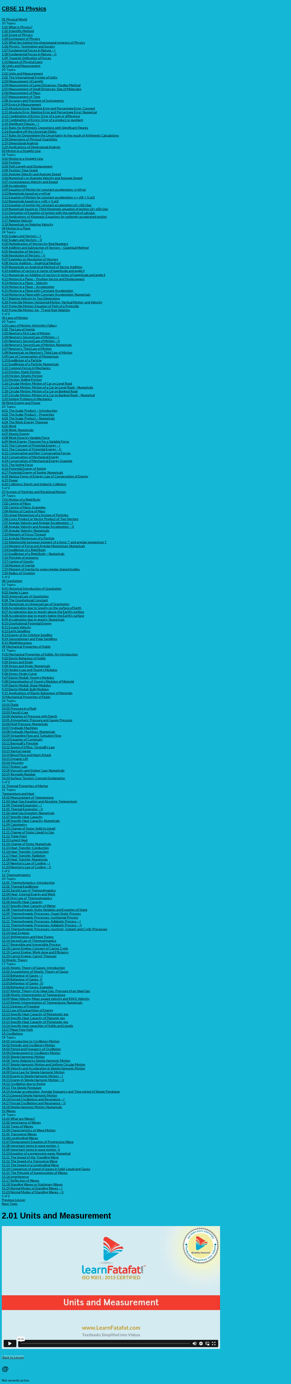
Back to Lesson (13, 1357)
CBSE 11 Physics (24, 8)
